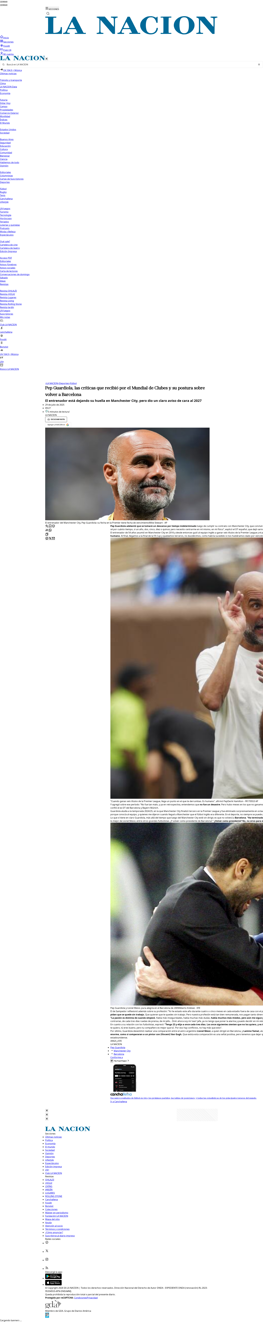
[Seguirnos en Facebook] (46, 1243)
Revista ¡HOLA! (7, 294)
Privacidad (92, 1297)
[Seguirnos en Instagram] (46, 1260)
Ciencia (3, 159)
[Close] (46, 1111)
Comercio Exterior (9, 113)
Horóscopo (6, 218)
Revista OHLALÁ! (8, 290)
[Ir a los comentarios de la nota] (53, 526)
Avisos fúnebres (8, 264)
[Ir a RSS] (46, 1268)
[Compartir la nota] (46, 530)
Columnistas (6, 175)
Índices (3, 119)
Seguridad (5, 142)
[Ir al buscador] (48, 13)
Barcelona (119, 1054)
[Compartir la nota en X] (50, 538)
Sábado (4, 277)
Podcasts (4, 228)
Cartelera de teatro (10, 248)
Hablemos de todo (9, 162)
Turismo (4, 211)
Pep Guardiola (117, 1047)
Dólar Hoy (5, 103)
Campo (3, 106)
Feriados (4, 221)
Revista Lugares (8, 297)
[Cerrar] (46, 59)
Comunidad (6, 152)
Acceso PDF (6, 257)
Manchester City (122, 1050)
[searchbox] (130, 64)
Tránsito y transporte (11, 80)
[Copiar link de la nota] (46, 534)
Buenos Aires (7, 139)
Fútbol (3, 188)
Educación (5, 145)
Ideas (3, 280)
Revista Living (7, 300)
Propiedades (6, 109)
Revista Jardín (7, 307)
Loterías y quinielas (10, 225)
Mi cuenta (8, 54)
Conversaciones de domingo (15, 274)
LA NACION (51, 383)
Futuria (3, 99)
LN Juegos (5, 208)
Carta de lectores (9, 271)
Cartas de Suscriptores (12, 178)
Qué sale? (5, 241)
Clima (3, 83)
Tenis (2, 195)
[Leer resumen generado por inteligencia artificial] (46, 526)
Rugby (3, 192)
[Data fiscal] (47, 1317)
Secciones (8, 41)
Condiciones (80, 1297)
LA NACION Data (8, 86)
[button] (131, 213)
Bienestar (5, 155)
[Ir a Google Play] (53, 1278)
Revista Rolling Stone (11, 304)
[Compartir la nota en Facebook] (46, 538)
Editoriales (5, 172)
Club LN (7, 50)
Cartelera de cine (9, 244)
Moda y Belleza (7, 231)
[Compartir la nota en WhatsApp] (50, 530)
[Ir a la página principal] (131, 33)
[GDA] (53, 1307)
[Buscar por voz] (259, 64)
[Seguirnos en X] (46, 1251)
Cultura (4, 149)
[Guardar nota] (50, 526)
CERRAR (3, 2)
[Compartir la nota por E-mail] (53, 538)
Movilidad (5, 116)
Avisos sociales (7, 267)
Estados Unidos (8, 129)
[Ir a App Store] (53, 1284)
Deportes (63, 383)
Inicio (6, 37)
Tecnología (5, 215)
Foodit (6, 45)
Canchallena (6, 198)
